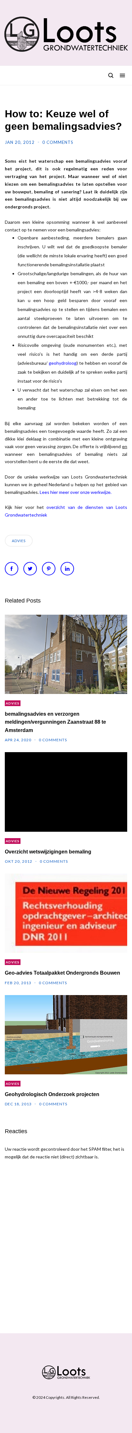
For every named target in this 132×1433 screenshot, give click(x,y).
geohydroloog (63, 363)
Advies (19, 541)
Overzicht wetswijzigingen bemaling (48, 851)
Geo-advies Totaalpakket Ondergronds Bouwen (62, 973)
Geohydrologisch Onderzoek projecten (52, 1094)
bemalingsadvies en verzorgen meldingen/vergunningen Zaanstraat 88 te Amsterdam (55, 722)
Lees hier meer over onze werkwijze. (75, 492)
